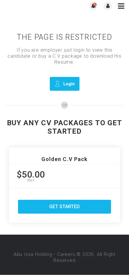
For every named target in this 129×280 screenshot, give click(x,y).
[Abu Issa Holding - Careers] (34, 6)
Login (69, 83)
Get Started (64, 206)
